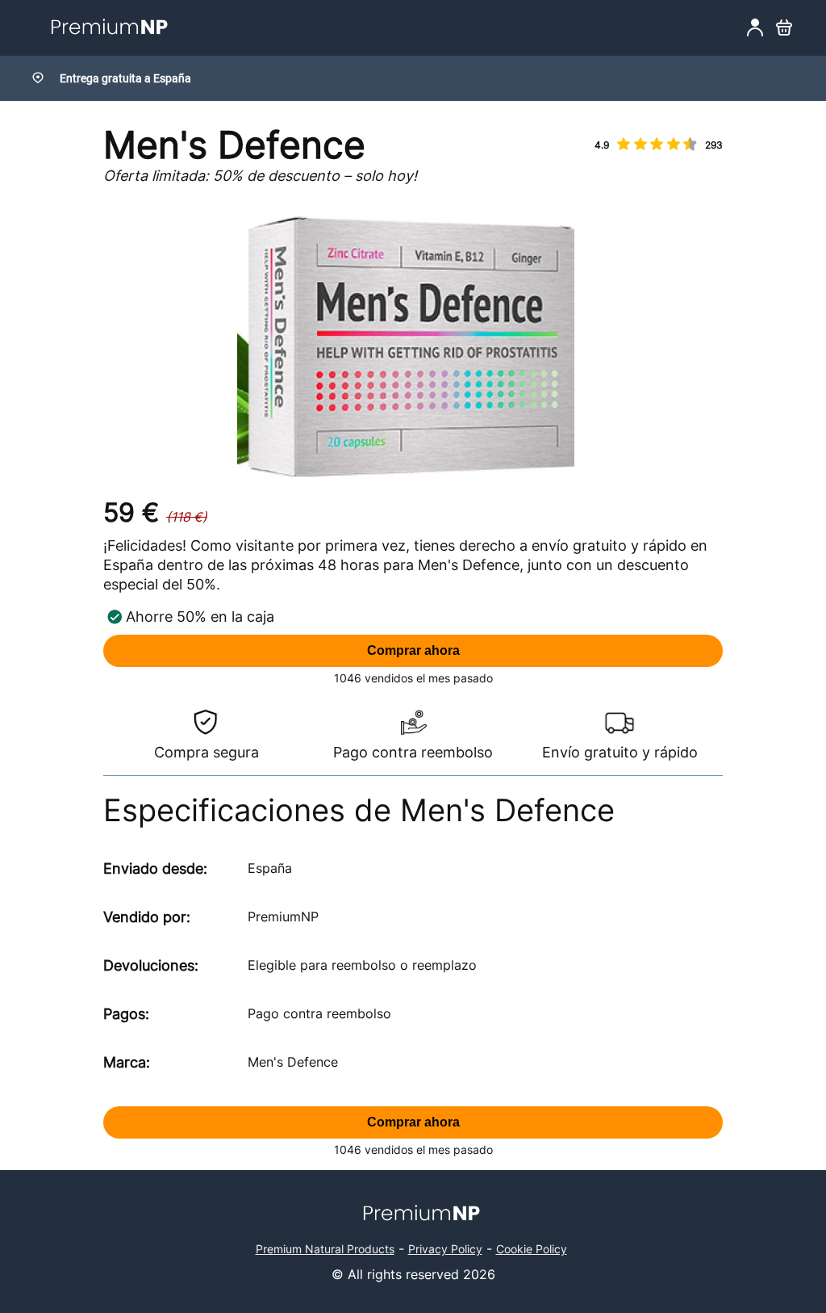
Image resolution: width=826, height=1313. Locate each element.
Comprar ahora (413, 650)
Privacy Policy (445, 1249)
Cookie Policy (531, 1249)
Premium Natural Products (325, 1249)
